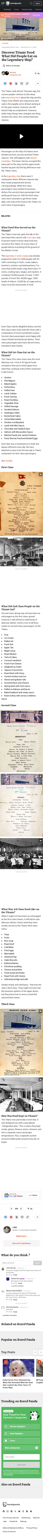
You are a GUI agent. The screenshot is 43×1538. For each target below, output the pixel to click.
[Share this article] (37, 83)
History (5, 43)
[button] (35, 1352)
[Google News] (31, 1511)
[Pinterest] (11, 1511)
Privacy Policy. (9, 1474)
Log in (38, 3)
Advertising (26, 1518)
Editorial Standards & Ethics (13, 1528)
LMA (11, 72)
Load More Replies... (18, 1286)
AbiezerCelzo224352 (14, 1291)
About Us (36, 1518)
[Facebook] (4, 1511)
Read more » (21, 1236)
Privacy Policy (31, 1528)
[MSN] (27, 1511)
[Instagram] (7, 1511)
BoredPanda (13, 3)
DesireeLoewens (12, 1307)
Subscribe (21, 1465)
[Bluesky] (19, 1511)
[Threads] (23, 1511)
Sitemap (23, 1521)
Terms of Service (9, 1532)
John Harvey (11, 1268)
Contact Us (13, 1521)
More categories (12, 1448)
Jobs (5, 1521)
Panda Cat (15, 1278)
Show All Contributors (21, 1243)
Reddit (8, 461)
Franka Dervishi (15, 75)
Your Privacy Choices (11, 1518)
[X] (15, 1511)
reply (15, 1275)
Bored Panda (11, 1504)
